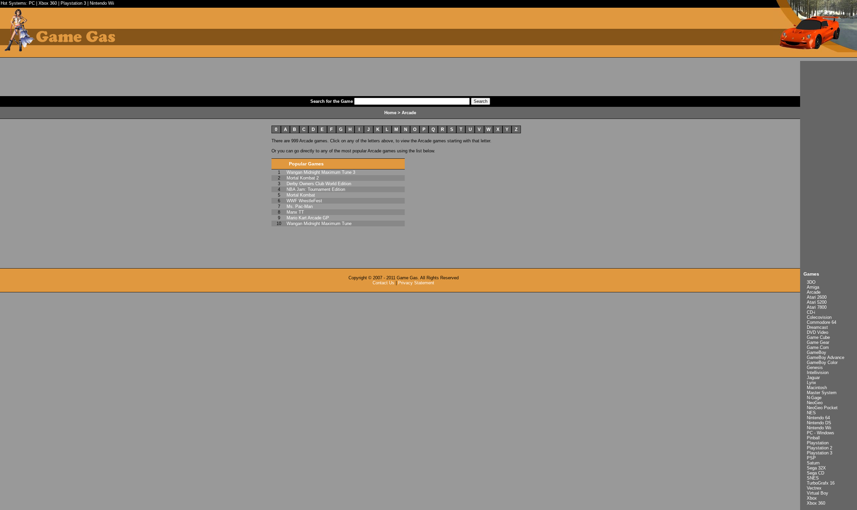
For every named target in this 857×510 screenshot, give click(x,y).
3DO (811, 282)
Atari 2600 (817, 297)
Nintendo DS (819, 422)
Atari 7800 (817, 307)
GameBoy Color (822, 362)
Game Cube (818, 337)
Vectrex (814, 488)
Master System (822, 392)
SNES (813, 478)
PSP (811, 457)
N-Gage (814, 397)
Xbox (812, 498)
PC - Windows (820, 432)
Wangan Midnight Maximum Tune (319, 223)
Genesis (815, 367)
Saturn (813, 462)
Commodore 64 (821, 322)
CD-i (811, 312)
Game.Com (818, 347)
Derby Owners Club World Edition (319, 183)
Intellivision (818, 372)
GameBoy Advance (825, 357)
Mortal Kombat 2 (303, 177)
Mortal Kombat (301, 195)
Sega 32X (816, 467)
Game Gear (818, 342)
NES (811, 412)
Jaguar (813, 377)
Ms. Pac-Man (300, 206)
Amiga (813, 287)
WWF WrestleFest (304, 200)
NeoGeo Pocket (822, 407)
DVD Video (817, 332)
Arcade (814, 292)
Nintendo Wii (102, 3)
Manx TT (295, 212)
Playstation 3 (73, 3)
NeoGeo (815, 402)
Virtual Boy (817, 493)
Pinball (813, 437)
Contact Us (383, 282)
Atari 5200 (817, 302)
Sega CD (815, 473)
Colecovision (819, 317)
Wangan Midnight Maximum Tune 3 (321, 172)
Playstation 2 (819, 447)
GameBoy (816, 352)
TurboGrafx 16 (821, 483)
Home (390, 112)
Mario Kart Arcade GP (308, 217)
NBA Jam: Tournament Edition (316, 189)
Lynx (811, 382)
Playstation (818, 442)
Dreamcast (817, 327)
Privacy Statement (416, 282)
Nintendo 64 (818, 417)
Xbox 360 (47, 3)
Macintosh (817, 387)
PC (32, 3)
